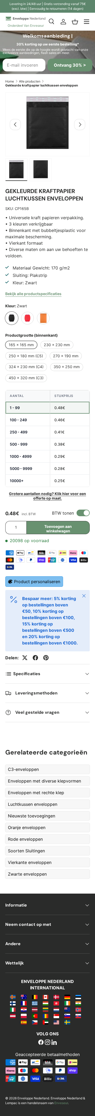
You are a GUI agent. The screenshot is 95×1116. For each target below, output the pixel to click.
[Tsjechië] (34, 1022)
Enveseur (61, 1103)
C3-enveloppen (23, 769)
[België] (34, 996)
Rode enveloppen (25, 839)
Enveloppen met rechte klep (36, 792)
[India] (78, 1003)
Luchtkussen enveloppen (32, 804)
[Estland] (78, 996)
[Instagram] (47, 1042)
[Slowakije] (78, 1015)
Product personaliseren (37, 581)
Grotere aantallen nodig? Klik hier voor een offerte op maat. (47, 495)
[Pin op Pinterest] (46, 657)
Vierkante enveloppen (29, 862)
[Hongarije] (45, 1003)
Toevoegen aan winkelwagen (58, 528)
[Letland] (34, 1009)
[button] (75, 22)
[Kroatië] (23, 1009)
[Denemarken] (56, 996)
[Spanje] (23, 1022)
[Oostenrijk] (13, 1015)
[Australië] (23, 996)
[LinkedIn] (54, 1042)
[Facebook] (41, 1042)
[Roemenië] (45, 1015)
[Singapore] (56, 1015)
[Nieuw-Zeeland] (67, 1009)
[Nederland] (56, 1009)
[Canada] (45, 996)
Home (9, 81)
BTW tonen (63, 513)
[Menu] (86, 22)
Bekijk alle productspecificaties (33, 293)
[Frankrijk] (23, 1003)
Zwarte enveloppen (27, 874)
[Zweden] (67, 1022)
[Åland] (13, 996)
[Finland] (13, 1003)
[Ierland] (67, 1003)
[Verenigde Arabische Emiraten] (45, 1022)
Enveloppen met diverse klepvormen (44, 781)
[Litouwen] (45, 1009)
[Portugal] (34, 1015)
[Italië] (13, 1009)
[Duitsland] (67, 996)
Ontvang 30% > (70, 65)
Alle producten (29, 81)
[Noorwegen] (78, 1009)
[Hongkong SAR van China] (56, 1003)
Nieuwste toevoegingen (31, 815)
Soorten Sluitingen (26, 850)
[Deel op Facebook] (35, 657)
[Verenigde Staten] (56, 1022)
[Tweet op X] (25, 657)
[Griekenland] (34, 1003)
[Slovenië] (67, 1015)
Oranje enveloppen (26, 827)
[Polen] (23, 1015)
